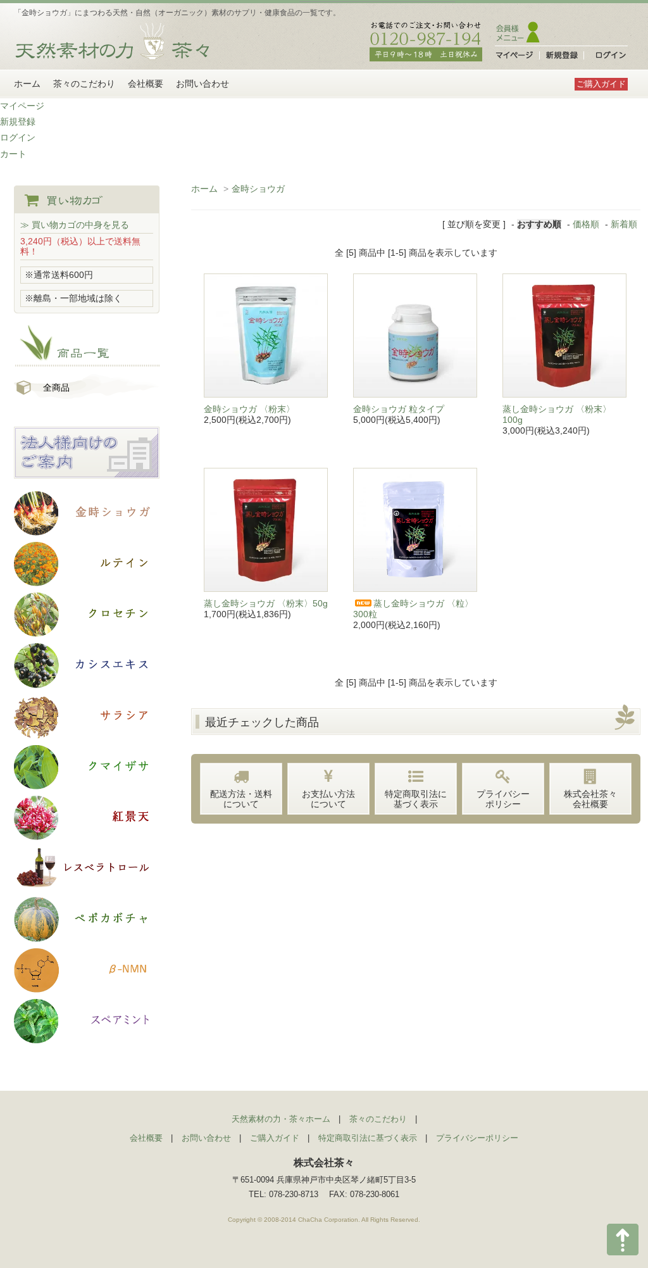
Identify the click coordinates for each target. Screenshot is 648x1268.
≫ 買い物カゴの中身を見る (74, 225)
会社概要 (145, 83)
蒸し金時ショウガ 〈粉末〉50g (266, 603)
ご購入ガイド (601, 84)
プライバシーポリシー (503, 799)
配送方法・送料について (241, 799)
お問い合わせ (202, 83)
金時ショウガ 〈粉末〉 (249, 409)
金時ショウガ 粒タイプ (398, 409)
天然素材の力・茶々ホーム (281, 1119)
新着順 (624, 224)
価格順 (586, 224)
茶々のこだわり (84, 83)
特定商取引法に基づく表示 (416, 799)
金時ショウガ (258, 189)
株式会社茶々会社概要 (590, 799)
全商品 (56, 387)
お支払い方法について (328, 799)
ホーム (27, 83)
